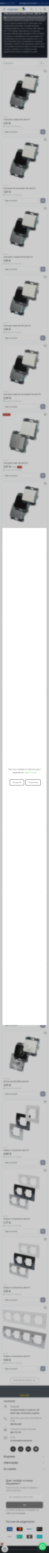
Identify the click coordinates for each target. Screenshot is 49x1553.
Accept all (17, 782)
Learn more (30, 772)
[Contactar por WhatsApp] (42, 1546)
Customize (33, 782)
